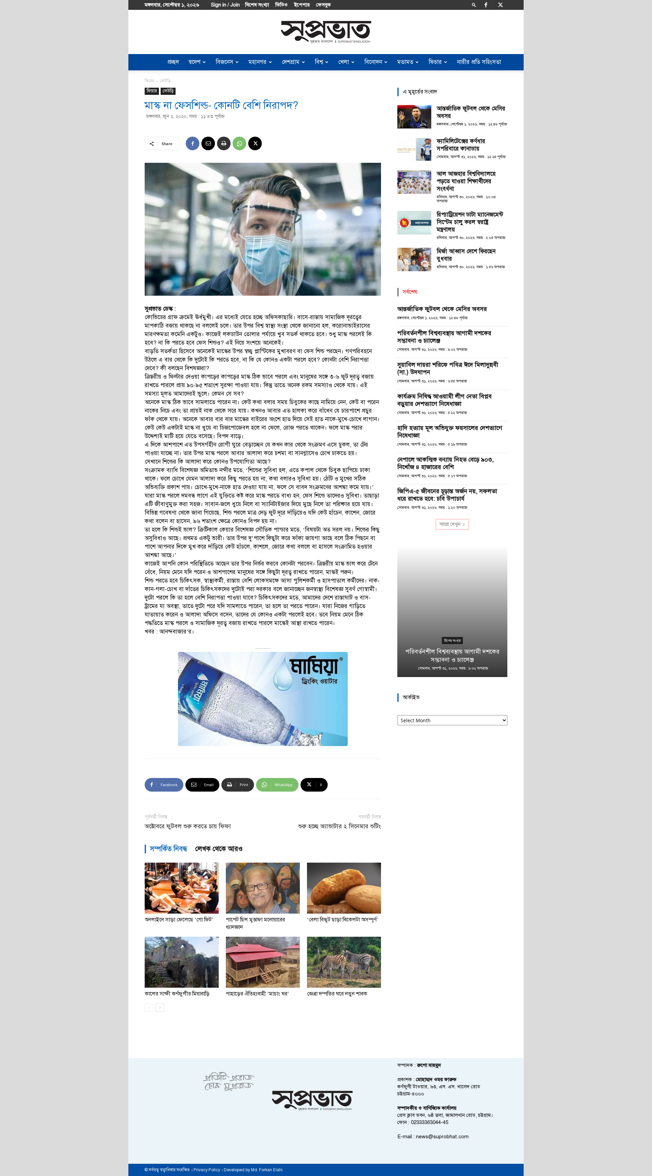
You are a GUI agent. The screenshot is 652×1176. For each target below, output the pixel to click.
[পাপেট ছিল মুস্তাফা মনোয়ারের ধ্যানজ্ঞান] (263, 888)
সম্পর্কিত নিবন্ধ (168, 849)
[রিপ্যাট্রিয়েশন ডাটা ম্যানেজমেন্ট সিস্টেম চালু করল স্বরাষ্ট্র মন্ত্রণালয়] (414, 223)
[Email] (208, 143)
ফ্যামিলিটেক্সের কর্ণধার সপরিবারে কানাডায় (461, 145)
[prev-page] (149, 1007)
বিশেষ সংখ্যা (257, 5)
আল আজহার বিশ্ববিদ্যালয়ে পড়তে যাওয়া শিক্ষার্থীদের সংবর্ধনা (466, 181)
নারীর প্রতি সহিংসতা (479, 62)
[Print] (224, 143)
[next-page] (160, 1007)
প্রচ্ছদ (173, 62)
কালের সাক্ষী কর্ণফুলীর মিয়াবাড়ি (177, 993)
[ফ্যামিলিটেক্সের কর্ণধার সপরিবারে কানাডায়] (414, 149)
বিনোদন (373, 62)
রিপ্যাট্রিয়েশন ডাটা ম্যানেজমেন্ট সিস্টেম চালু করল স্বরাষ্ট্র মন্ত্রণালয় (470, 222)
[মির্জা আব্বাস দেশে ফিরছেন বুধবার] (414, 259)
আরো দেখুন (449, 524)
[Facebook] (486, 5)
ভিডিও (281, 5)
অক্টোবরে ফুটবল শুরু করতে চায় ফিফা (188, 826)
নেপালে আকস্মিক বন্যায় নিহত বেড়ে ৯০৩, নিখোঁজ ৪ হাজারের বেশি (445, 463)
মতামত (405, 62)
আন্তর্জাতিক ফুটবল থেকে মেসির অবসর (442, 309)
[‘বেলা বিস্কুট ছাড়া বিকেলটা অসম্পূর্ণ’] (344, 888)
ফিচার (435, 62)
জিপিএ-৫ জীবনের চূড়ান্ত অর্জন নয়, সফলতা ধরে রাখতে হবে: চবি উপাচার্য (447, 494)
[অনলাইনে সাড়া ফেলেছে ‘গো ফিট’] (182, 888)
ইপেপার (302, 5)
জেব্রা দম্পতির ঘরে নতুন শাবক (337, 993)
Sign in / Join (225, 5)
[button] (474, 4)
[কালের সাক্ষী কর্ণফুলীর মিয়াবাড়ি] (182, 962)
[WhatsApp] (239, 143)
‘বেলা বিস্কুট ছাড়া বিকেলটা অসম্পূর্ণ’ (342, 919)
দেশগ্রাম (291, 62)
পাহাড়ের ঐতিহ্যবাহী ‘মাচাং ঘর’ (257, 993)
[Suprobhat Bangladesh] (326, 32)
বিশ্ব (319, 62)
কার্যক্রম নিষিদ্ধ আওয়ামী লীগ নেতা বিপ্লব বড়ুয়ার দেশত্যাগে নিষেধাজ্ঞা (444, 400)
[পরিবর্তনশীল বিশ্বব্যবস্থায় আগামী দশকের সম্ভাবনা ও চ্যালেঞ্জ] (452, 611)
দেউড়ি (168, 91)
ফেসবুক (323, 5)
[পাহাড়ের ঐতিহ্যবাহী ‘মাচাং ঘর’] (263, 962)
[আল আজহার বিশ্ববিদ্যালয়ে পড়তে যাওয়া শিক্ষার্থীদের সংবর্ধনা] (414, 182)
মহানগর (258, 62)
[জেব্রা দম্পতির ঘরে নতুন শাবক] (344, 962)
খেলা (343, 62)
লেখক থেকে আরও (219, 849)
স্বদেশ (194, 62)
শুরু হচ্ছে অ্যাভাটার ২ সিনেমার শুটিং (339, 826)
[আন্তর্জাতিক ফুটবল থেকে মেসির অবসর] (414, 116)
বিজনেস (224, 62)
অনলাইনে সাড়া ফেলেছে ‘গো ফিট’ (179, 919)
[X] (500, 5)
